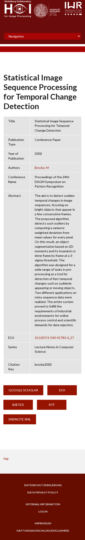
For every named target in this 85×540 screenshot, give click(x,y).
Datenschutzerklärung (43, 485)
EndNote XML (20, 419)
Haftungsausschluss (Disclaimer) (43, 530)
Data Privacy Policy (42, 492)
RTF (52, 405)
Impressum (43, 523)
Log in (42, 511)
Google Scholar (23, 390)
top (6, 458)
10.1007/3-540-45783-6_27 (54, 338)
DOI (62, 390)
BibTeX (18, 405)
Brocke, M (42, 168)
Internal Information (43, 504)
